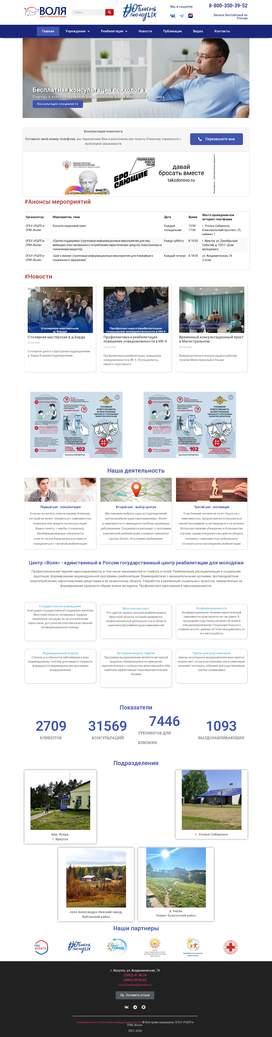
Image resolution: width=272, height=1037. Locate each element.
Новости (145, 31)
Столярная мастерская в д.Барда (56, 337)
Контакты (222, 31)
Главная (48, 31)
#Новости (38, 276)
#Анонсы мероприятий (57, 201)
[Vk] (126, 1007)
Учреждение (76, 31)
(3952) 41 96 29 (135, 975)
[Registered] (144, 1007)
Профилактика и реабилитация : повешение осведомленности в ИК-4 (135, 339)
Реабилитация (112, 31)
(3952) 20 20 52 (135, 980)
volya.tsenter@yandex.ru (135, 985)
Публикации (172, 31)
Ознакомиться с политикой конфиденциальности (109, 1022)
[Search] (109, 12)
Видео (198, 31)
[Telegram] (135, 1007)
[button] (26, 78)
